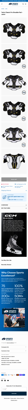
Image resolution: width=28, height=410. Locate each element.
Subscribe (14, 393)
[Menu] (1, 4)
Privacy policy (13, 398)
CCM (6, 8)
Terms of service (20, 398)
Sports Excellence (10, 342)
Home (2, 8)
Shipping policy (14, 400)
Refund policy (7, 398)
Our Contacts (20, 199)
